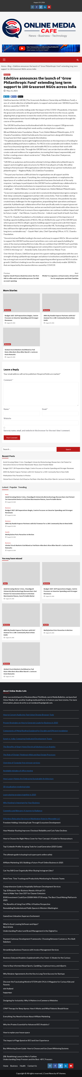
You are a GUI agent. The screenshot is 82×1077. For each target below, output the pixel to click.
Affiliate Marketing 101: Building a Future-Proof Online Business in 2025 (33, 862)
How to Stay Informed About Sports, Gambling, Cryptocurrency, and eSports (34, 966)
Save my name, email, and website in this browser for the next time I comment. (37, 430)
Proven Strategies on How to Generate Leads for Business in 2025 (30, 723)
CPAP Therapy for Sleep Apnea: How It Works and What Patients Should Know (35, 1008)
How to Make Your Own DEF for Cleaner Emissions (24, 893)
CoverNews (49, 1073)
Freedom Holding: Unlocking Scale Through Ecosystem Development (32, 822)
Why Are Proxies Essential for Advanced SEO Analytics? (26, 1024)
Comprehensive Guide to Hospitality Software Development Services (32, 886)
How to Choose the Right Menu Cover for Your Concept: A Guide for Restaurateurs (37, 838)
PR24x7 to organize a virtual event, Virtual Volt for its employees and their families (60, 275)
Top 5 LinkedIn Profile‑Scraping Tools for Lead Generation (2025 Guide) (32, 846)
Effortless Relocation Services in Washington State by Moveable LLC (31, 818)
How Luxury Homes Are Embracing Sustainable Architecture (28, 778)
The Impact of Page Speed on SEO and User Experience (26, 1040)
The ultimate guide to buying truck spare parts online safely (27, 854)
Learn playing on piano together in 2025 (19, 794)
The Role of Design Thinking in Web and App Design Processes (29, 754)
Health (7, 532)
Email (45, 409)
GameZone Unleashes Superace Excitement (21, 916)
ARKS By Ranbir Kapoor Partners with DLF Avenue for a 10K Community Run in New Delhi (59, 317)
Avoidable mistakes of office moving (18, 770)
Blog (9, 66)
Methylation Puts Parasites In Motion (17, 475)
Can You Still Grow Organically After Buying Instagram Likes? (28, 870)
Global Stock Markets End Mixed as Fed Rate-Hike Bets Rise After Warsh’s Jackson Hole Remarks (21, 352)
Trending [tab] (22, 487)
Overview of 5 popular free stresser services (21, 762)
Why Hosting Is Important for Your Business (21, 802)
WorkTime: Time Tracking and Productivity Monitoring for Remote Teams (33, 878)
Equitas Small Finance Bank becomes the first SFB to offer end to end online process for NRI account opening (21, 277)
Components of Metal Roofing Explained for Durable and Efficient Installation (35, 731)
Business (7, 74)
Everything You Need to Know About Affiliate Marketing (26, 1016)
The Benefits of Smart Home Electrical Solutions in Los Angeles (29, 747)
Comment (8, 380)
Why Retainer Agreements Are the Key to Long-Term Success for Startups (34, 974)
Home (3, 66)
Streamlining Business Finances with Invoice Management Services (31, 950)
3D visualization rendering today (16, 786)
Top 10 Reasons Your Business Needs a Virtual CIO (24, 890)
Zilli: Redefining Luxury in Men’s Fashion (20, 1056)
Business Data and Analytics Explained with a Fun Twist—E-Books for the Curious (36, 958)
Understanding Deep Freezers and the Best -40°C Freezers (27, 1059)
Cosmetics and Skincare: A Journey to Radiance (22, 810)
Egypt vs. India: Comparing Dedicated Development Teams (27, 739)
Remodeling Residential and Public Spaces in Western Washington (30, 908)
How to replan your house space (16, 1032)
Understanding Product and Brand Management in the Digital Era (30, 931)
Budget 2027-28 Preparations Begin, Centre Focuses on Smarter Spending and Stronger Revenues (21, 317)
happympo (7, 992)
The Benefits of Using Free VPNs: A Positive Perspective (26, 904)
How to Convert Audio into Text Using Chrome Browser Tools (28, 715)
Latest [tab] (5, 487)
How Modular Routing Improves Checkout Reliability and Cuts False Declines (35, 830)
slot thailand (8, 988)
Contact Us (32, 1066)
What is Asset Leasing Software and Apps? (20, 924)
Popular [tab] (13, 487)
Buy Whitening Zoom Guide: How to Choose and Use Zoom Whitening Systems (36, 1048)
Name (7, 409)
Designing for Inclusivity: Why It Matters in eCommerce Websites (30, 1000)
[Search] (77, 60)
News (6, 494)
